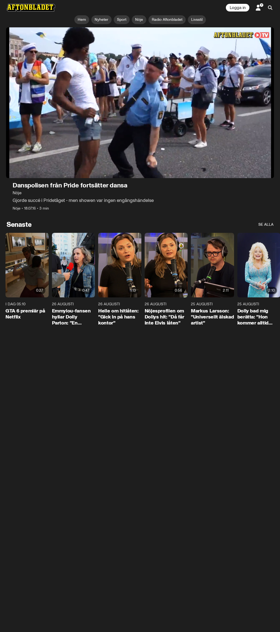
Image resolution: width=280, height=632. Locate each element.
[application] (140, 102)
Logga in (238, 7)
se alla (265, 224)
